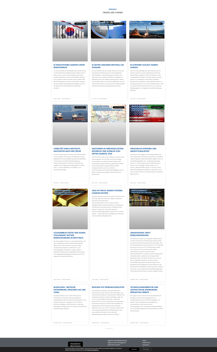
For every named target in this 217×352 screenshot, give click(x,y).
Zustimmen (134, 349)
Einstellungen (146, 349)
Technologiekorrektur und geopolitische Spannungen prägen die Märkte (144, 289)
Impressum (145, 345)
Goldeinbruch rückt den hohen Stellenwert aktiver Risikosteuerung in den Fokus (69, 235)
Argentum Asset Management (117, 342)
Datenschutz (146, 342)
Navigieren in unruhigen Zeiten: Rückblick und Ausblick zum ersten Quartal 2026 (108, 151)
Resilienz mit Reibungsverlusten (108, 287)
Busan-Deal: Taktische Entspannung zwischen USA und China (70, 289)
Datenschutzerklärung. (93, 350)
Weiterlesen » (58, 91)
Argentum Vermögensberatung (117, 340)
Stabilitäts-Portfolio (114, 345)
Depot (144, 340)
